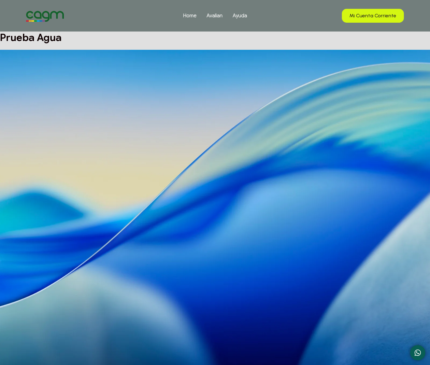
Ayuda (240, 16)
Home (189, 16)
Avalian (215, 16)
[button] (373, 16)
